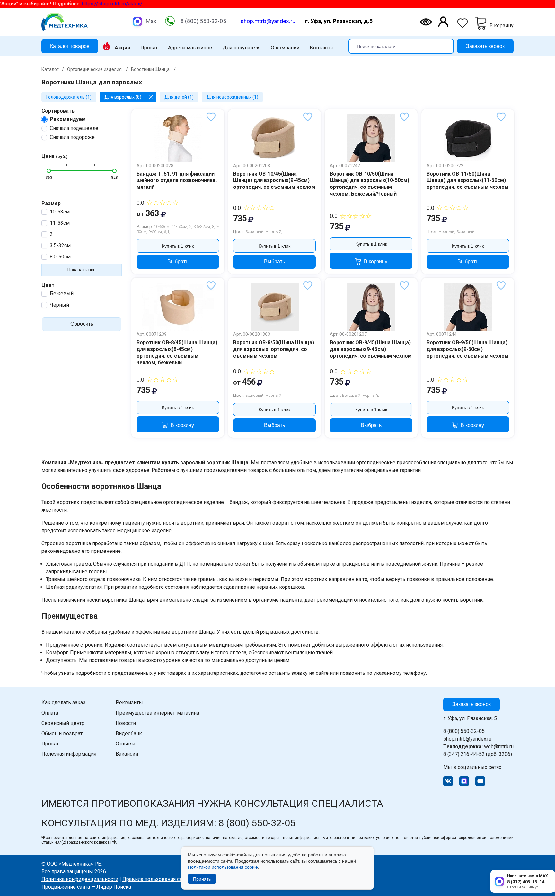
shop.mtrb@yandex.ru (268, 21)
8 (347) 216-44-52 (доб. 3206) (477, 754)
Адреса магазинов (190, 47)
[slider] (49, 171)
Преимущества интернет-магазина (157, 713)
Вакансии (127, 754)
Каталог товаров (70, 45)
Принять (202, 879)
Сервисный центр (62, 723)
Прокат (149, 47)
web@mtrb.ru (478, 747)
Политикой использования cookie (223, 867)
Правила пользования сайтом (158, 879)
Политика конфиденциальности (79, 879)
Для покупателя (241, 47)
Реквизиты (129, 703)
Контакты (321, 47)
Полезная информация (68, 754)
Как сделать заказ (63, 703)
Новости (126, 723)
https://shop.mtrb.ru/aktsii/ (96, 4)
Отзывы (126, 744)
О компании (285, 47)
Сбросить (81, 323)
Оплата (49, 713)
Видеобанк (129, 733)
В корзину (375, 261)
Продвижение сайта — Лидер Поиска (86, 887)
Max (151, 21)
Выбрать (177, 261)
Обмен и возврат (62, 733)
